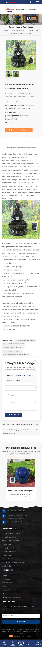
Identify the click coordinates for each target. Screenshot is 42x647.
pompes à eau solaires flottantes (13, 563)
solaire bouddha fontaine (26, 340)
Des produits (6, 579)
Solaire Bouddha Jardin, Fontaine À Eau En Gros (22, 424)
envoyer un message (21, 643)
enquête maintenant (20, 130)
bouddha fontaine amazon (13, 347)
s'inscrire (21, 621)
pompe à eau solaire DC (10, 548)
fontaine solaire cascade (10, 541)
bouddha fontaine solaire (13, 351)
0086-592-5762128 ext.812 (18, 510)
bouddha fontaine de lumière (14, 344)
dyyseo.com (36, 632)
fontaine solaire (7, 544)
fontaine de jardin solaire (10, 559)
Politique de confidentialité (11, 597)
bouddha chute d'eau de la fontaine (16, 355)
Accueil (4, 576)
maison (6, 30)
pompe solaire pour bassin (11, 534)
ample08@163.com (18, 522)
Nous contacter (7, 583)
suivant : (5, 430)
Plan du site (6, 590)
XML (3, 594)
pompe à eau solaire (9, 537)
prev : (4, 424)
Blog (21, 634)
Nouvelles (5, 586)
